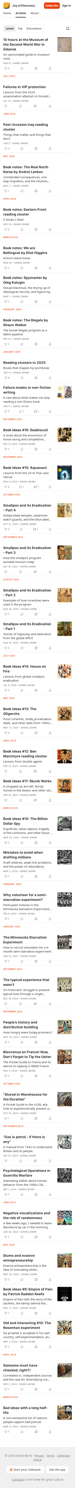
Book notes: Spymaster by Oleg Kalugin (25, 280)
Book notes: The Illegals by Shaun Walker (25, 322)
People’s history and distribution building (20, 1024)
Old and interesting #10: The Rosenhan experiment (27, 1325)
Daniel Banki (20, 63)
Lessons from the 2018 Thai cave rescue (26, 475)
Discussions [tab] (33, 28)
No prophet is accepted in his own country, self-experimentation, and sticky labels (27, 1335)
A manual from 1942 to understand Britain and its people (27, 1149)
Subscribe (52, 5)
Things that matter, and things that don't (27, 137)
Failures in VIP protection (24, 87)
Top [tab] (20, 28)
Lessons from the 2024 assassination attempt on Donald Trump (25, 94)
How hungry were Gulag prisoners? (27, 1032)
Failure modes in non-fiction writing (27, 390)
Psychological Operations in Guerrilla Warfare (26, 1173)
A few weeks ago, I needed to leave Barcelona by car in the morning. (27, 1225)
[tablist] (23, 28)
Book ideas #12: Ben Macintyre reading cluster (25, 753)
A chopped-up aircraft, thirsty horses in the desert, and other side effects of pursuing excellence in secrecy (27, 788)
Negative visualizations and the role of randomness (26, 1215)
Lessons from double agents (22, 761)
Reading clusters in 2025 (24, 363)
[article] (37, 54)
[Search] (68, 28)
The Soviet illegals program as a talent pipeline (25, 332)
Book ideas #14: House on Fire (24, 668)
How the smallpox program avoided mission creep (22, 560)
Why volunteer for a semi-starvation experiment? (25, 897)
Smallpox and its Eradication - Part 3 (27, 550)
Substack (18, 1479)
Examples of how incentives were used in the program (26, 602)
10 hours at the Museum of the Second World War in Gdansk (25, 44)
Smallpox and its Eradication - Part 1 (27, 626)
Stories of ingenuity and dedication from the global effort (27, 636)
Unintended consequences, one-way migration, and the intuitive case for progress (25, 179)
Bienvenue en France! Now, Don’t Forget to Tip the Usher (27, 1054)
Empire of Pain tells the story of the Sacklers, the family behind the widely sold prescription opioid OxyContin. (27, 1301)
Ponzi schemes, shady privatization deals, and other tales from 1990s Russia (27, 721)
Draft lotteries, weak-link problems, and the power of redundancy (27, 864)
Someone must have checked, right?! (20, 1367)
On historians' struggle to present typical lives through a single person (26, 992)
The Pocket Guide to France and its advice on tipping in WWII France (27, 1064)
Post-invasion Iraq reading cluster (25, 127)
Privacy (39, 1455)
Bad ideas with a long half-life (25, 1410)
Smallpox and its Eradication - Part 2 (27, 592)
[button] (7, 13)
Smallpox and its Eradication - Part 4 (27, 507)
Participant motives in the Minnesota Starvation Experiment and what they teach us (26, 907)
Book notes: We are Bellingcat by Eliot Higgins (25, 250)
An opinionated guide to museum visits (26, 56)
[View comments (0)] (22, 68)
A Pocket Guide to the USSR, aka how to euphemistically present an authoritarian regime (27, 1106)
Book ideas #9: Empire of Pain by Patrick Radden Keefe (28, 1291)
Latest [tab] (10, 28)
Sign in (66, 5)
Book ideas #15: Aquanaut (25, 468)
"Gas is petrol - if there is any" (24, 1139)
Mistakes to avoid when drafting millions (23, 854)
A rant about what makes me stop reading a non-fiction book (26, 399)
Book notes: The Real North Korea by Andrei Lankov (25, 169)
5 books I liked (13, 219)
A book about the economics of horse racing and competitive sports (24, 437)
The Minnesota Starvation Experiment (25, 939)
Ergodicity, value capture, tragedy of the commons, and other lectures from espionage (27, 831)
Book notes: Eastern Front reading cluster (24, 212)
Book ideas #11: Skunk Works (27, 781)
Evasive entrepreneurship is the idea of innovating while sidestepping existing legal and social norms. (24, 1267)
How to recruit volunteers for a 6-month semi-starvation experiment (27, 949)
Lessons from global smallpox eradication (24, 678)
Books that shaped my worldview (26, 368)
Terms (50, 1455)
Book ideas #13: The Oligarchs (19, 711)
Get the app (57, 1469)
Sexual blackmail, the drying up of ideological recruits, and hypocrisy (26, 290)
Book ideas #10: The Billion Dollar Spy (25, 821)
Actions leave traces (16, 258)
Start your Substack (27, 1469)
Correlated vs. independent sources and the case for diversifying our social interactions (27, 1377)
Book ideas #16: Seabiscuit (25, 430)
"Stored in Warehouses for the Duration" (25, 1096)
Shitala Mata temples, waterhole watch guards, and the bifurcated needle (26, 517)
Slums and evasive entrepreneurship (19, 1258)
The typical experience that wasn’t (26, 982)
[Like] (5, 106)
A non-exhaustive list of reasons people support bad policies (25, 1420)
